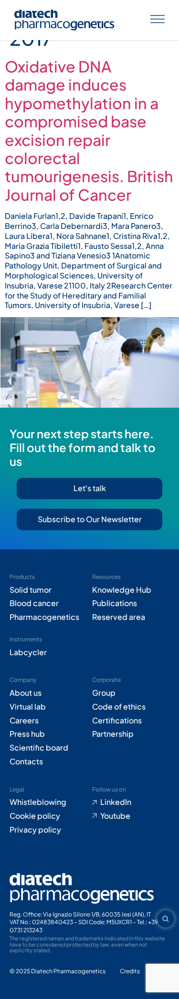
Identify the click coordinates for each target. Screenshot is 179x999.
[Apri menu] (157, 20)
